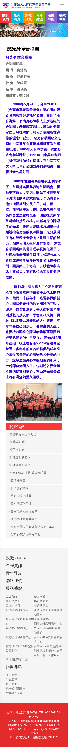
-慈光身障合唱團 (20, 495)
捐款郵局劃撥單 (16, 688)
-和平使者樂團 (19, 488)
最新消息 (17, 17)
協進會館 (11, 596)
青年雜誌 (39, 17)
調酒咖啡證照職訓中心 (48, 623)
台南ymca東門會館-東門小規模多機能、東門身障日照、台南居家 (48, 651)
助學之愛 (11, 675)
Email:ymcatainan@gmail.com (40, 720)
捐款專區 (62, 17)
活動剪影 (51, 17)
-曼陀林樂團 (17, 480)
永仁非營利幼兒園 (17, 610)
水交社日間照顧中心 (18, 637)
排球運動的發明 (20, 465)
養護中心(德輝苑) (16, 628)
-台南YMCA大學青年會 (24, 534)
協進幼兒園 (41, 601)
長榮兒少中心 (14, 601)
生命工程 (11, 679)
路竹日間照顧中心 (17, 659)
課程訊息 (28, 17)
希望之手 (11, 684)
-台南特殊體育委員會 (23, 519)
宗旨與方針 (17, 441)
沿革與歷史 (17, 449)
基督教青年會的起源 (23, 434)
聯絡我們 (14, 580)
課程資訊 (14, 565)
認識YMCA (16, 558)
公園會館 (39, 596)
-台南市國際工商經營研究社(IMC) (31, 526)
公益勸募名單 (14, 693)
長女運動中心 (42, 619)
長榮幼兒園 (41, 605)
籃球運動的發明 (20, 457)
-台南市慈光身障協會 (23, 511)
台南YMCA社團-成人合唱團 (27, 472)
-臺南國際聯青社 (20, 503)
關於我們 (5, 17)
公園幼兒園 (13, 605)
